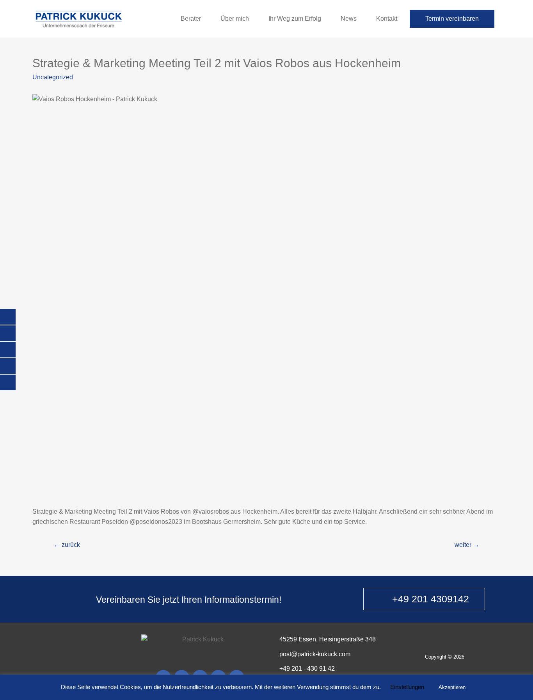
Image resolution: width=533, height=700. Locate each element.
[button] (424, 599)
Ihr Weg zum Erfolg (294, 18)
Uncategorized (52, 77)
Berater (191, 18)
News (349, 18)
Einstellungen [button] (407, 687)
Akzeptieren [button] (452, 687)
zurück (67, 544)
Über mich (234, 18)
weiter (467, 544)
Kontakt (386, 18)
